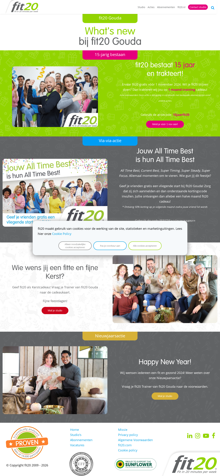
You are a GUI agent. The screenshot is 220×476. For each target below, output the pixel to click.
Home (74, 430)
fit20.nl (181, 7)
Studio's (75, 435)
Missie (122, 430)
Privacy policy (128, 435)
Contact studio (198, 7)
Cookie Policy (61, 234)
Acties (151, 7)
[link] (55, 69)
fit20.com (125, 445)
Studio (141, 7)
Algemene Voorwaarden (135, 440)
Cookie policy (127, 450)
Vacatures (77, 445)
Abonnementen (166, 7)
